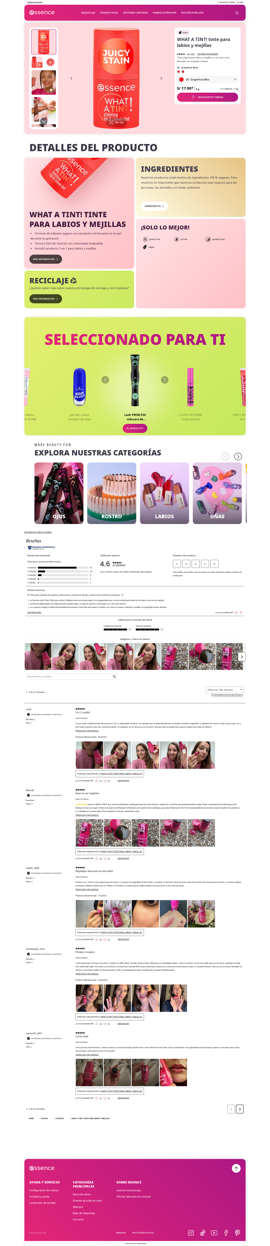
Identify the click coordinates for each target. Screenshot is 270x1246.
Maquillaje (88, 12)
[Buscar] (237, 12)
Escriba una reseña (207, 54)
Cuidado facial (109, 12)
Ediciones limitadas (135, 12)
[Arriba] (236, 1168)
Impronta (121, 1232)
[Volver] (105, 380)
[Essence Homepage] (42, 12)
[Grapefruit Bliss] (178, 71)
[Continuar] (164, 380)
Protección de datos (143, 1232)
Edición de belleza (192, 12)
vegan (185, 32)
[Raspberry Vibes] (183, 71)
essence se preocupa (164, 12)
